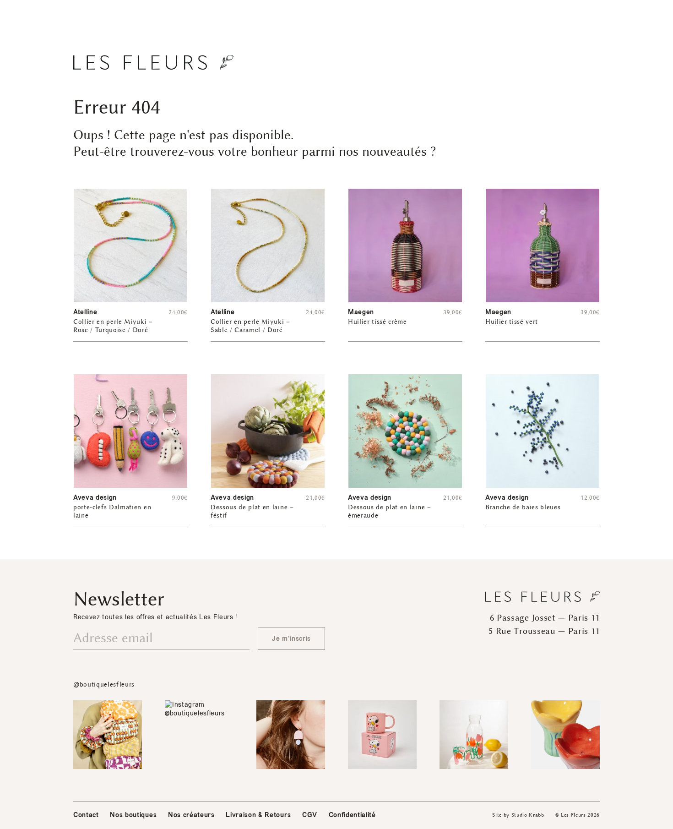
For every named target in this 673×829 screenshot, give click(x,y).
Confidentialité (352, 815)
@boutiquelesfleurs (104, 684)
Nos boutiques (133, 815)
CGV (309, 815)
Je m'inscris (291, 638)
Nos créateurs (191, 815)
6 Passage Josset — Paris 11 (545, 617)
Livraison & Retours (258, 815)
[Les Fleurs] (153, 62)
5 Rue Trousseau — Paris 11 (544, 631)
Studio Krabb (527, 815)
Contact (86, 815)
